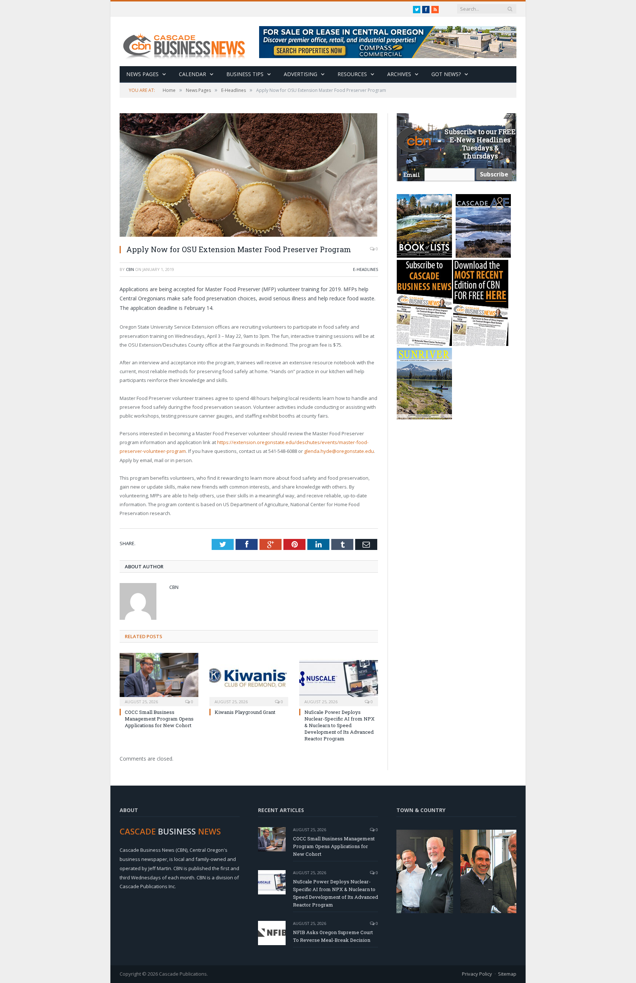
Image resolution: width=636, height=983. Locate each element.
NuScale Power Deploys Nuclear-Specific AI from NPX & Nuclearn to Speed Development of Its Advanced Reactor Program (339, 725)
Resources (352, 74)
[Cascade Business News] (188, 41)
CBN (130, 269)
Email (411, 174)
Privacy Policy (477, 974)
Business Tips (245, 74)
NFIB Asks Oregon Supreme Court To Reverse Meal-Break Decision (333, 936)
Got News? (446, 74)
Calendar (192, 74)
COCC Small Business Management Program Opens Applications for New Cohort (159, 719)
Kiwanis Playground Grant (245, 712)
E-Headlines (365, 269)
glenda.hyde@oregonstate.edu (339, 451)
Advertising (300, 74)
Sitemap (507, 974)
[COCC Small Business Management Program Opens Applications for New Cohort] (159, 678)
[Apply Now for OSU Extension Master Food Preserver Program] (249, 176)
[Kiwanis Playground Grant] (248, 678)
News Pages (142, 74)
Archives (399, 74)
